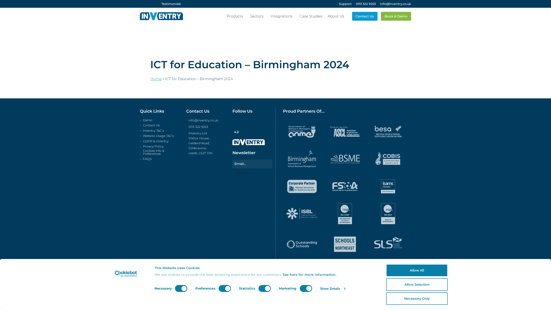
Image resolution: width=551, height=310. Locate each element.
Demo (147, 120)
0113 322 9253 (198, 127)
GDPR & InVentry (155, 141)
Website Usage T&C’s (158, 136)
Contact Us (151, 125)
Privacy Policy (153, 146)
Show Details (330, 288)
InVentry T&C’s (153, 130)
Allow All (417, 270)
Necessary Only (417, 298)
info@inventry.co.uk (203, 120)
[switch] (225, 288)
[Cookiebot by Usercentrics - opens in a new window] (126, 274)
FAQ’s (147, 159)
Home (156, 79)
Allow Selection (417, 284)
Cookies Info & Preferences (153, 152)
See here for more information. (309, 275)
